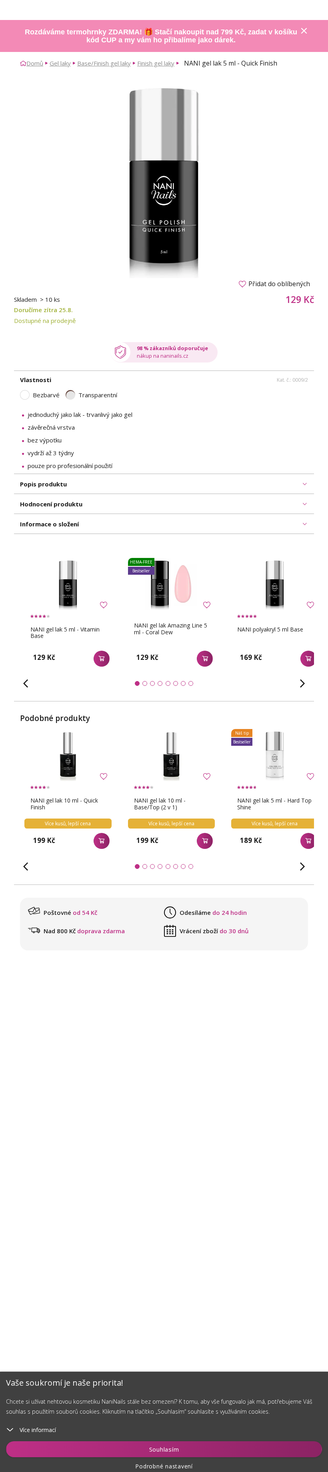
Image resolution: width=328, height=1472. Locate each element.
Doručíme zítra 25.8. (43, 310)
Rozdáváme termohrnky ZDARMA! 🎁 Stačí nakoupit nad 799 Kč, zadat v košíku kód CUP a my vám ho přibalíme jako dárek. (161, 36)
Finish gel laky (155, 63)
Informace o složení (49, 524)
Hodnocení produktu (51, 504)
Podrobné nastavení (164, 1466)
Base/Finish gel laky (104, 63)
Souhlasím (164, 1449)
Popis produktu (43, 484)
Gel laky (60, 63)
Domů (34, 63)
